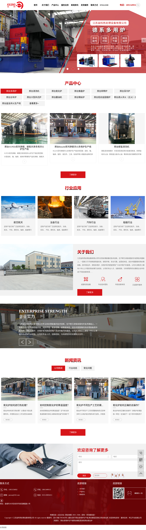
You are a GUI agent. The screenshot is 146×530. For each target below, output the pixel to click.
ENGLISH (104, 5)
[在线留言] (141, 466)
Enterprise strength (43, 311)
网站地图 (68, 515)
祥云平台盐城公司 (135, 518)
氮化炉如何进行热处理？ (16, 405)
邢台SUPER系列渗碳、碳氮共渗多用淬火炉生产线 (24, 148)
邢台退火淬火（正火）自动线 (125, 97)
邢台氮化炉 (57, 91)
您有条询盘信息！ (89, 515)
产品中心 (55, 5)
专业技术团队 (103, 284)
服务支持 (65, 5)
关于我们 (45, 5)
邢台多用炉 (11, 91)
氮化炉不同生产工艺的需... (89, 405)
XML (78, 515)
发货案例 (84, 5)
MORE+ (8, 420)
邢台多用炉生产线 (81, 518)
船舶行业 (127, 222)
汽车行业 (91, 222)
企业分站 (61, 515)
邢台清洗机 (34, 91)
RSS (74, 515)
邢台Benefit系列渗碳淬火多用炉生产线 (73, 147)
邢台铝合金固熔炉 (102, 97)
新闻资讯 (74, 5)
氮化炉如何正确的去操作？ (126, 405)
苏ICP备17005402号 (60, 518)
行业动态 (73, 368)
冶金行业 (54, 222)
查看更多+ (34, 103)
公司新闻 (58, 368)
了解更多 (73, 175)
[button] (67, 69)
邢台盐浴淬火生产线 (11, 103)
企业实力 (27, 316)
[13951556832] (141, 453)
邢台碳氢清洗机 (121, 147)
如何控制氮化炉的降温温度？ (55, 405)
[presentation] (2, 40)
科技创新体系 (120, 284)
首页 (35, 5)
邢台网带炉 (102, 91)
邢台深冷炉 (125, 91)
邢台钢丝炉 (79, 97)
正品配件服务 (137, 285)
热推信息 (53, 515)
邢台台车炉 (11, 97)
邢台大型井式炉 (34, 97)
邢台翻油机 (57, 97)
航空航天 (18, 222)
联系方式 (94, 5)
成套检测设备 (86, 284)
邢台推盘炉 (79, 91)
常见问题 (88, 368)
